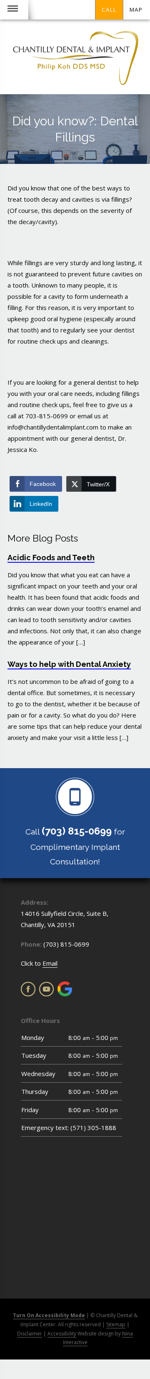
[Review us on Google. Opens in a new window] (65, 988)
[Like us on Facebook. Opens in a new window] (28, 989)
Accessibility (62, 1333)
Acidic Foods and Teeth (51, 557)
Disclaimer (29, 1333)
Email (50, 963)
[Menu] (12, 10)
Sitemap (115, 1324)
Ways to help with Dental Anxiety (69, 664)
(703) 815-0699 (66, 944)
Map (136, 9)
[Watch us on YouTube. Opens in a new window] (46, 989)
